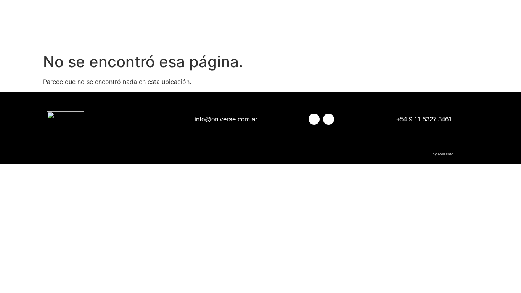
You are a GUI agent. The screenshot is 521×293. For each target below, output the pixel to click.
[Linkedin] (328, 119)
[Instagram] (314, 119)
